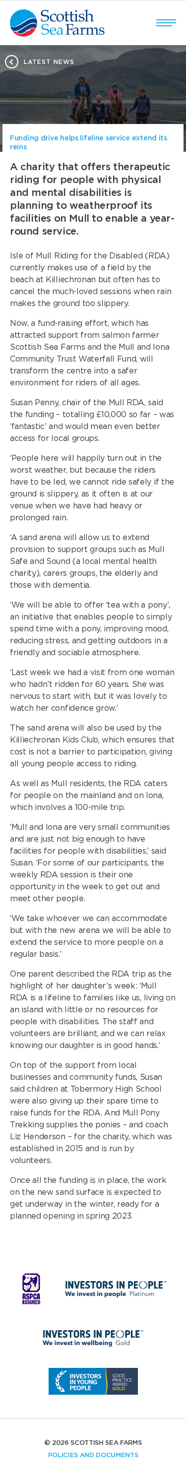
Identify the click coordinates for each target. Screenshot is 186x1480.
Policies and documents (93, 1455)
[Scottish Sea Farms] (57, 22)
